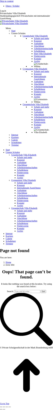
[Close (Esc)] (1, 406)
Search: (10, 291)
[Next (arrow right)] (4, 409)
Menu (8, 28)
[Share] (4, 406)
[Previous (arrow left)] (1, 409)
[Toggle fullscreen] (7, 406)
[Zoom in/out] (9, 406)
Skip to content (6, 1)
